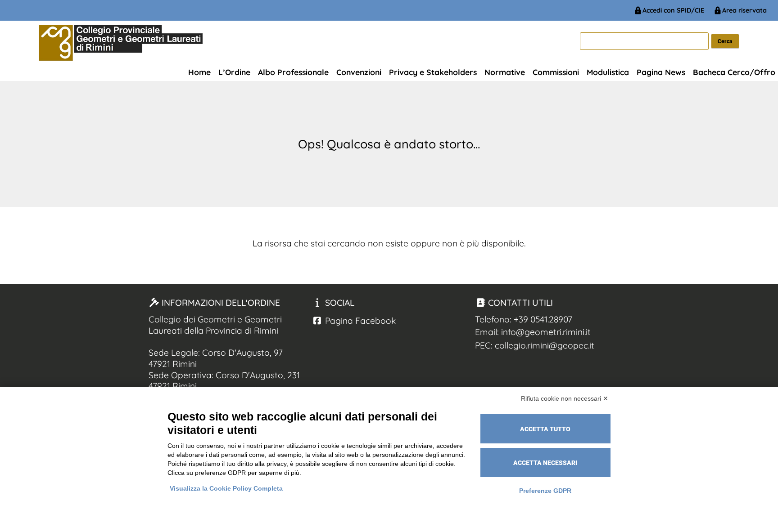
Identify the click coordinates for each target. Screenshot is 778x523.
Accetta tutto (545, 429)
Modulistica (608, 72)
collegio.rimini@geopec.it (544, 345)
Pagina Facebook (359, 320)
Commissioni (556, 72)
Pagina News (661, 72)
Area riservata (744, 10)
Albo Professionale (293, 72)
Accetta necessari (545, 462)
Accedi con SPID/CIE (673, 10)
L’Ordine (234, 72)
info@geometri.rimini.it (546, 331)
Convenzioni (358, 72)
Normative (504, 72)
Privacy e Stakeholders (433, 72)
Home (199, 72)
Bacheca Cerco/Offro (734, 72)
